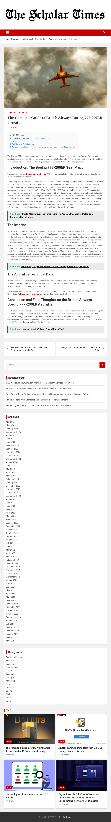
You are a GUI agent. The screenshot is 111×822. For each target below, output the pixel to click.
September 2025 (13, 432)
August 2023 (11, 499)
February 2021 (12, 600)
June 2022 (10, 546)
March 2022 (11, 556)
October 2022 (12, 533)
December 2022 (13, 526)
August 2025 (11, 435)
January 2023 (12, 523)
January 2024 (12, 482)
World (8, 701)
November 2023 (13, 489)
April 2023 (10, 513)
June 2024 (10, 465)
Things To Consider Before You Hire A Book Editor (80, 348)
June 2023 (10, 506)
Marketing (10, 681)
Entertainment (12, 667)
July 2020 (10, 624)
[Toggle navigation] (7, 33)
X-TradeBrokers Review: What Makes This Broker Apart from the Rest (29, 348)
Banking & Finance (14, 657)
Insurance (10, 674)
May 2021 (10, 590)
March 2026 (11, 425)
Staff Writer (12, 127)
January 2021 (12, 604)
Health (9, 671)
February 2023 (12, 519)
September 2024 (13, 459)
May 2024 (10, 469)
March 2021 (11, 597)
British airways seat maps (29, 294)
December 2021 (13, 567)
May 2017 (10, 637)
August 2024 (11, 462)
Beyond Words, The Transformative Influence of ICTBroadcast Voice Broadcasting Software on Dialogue (78, 797)
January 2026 (12, 428)
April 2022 (10, 553)
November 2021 (13, 570)
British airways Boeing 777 (38, 174)
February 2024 (12, 479)
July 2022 (10, 543)
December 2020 (13, 607)
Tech (8, 694)
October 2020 (12, 614)
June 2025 (10, 442)
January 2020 (12, 634)
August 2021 (11, 580)
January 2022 (12, 563)
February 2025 (12, 445)
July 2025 (10, 439)
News (8, 684)
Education (10, 664)
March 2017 (11, 641)
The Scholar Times (63, 817)
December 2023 (13, 486)
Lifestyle (12, 113)
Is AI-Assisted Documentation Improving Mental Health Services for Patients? (41, 383)
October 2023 (12, 492)
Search (102, 365)
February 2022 (12, 560)
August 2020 (11, 620)
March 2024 (11, 476)
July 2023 (10, 503)
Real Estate (11, 687)
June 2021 (10, 587)
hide (22, 135)
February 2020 (12, 630)
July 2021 (10, 583)
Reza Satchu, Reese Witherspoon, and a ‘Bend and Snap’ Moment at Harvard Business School (47, 394)
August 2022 (11, 540)
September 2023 (13, 496)
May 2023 (10, 509)
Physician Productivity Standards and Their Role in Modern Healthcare (37, 400)
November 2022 (13, 529)
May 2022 (10, 550)
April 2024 (10, 472)
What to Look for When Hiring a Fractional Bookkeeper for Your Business (38, 388)
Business (22, 113)
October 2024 (12, 455)
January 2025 (12, 449)
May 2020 (10, 627)
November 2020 (13, 610)
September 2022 (13, 536)
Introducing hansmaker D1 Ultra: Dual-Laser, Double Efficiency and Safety (38, 405)
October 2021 (12, 573)
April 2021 (10, 593)
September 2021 (13, 577)
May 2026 (10, 422)
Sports (9, 691)
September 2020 (13, 617)
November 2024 (13, 452)
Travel (8, 697)
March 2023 (11, 516)
